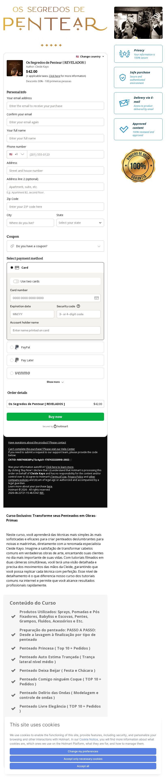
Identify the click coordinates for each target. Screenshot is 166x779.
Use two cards (30, 281)
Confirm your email (19, 114)
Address (12, 163)
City (9, 215)
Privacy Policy (75, 476)
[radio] (11, 267)
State (59, 215)
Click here (54, 76)
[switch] (16, 281)
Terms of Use (59, 476)
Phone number (16, 146)
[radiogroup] (55, 320)
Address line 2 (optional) (22, 179)
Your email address (19, 98)
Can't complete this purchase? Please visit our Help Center (41, 449)
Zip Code (12, 199)
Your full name (16, 130)
